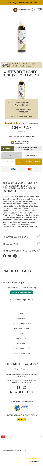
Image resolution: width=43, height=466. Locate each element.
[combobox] (21, 437)
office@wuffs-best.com (21, 369)
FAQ (21, 314)
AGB (21, 333)
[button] (4, 9)
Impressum (21, 343)
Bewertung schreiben (21, 292)
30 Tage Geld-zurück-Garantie (28, 148)
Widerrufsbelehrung (21, 348)
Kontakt (21, 319)
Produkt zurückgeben (21, 324)
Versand (30, 136)
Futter (19, 215)
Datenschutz (21, 338)
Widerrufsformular (21, 353)
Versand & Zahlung (21, 328)
